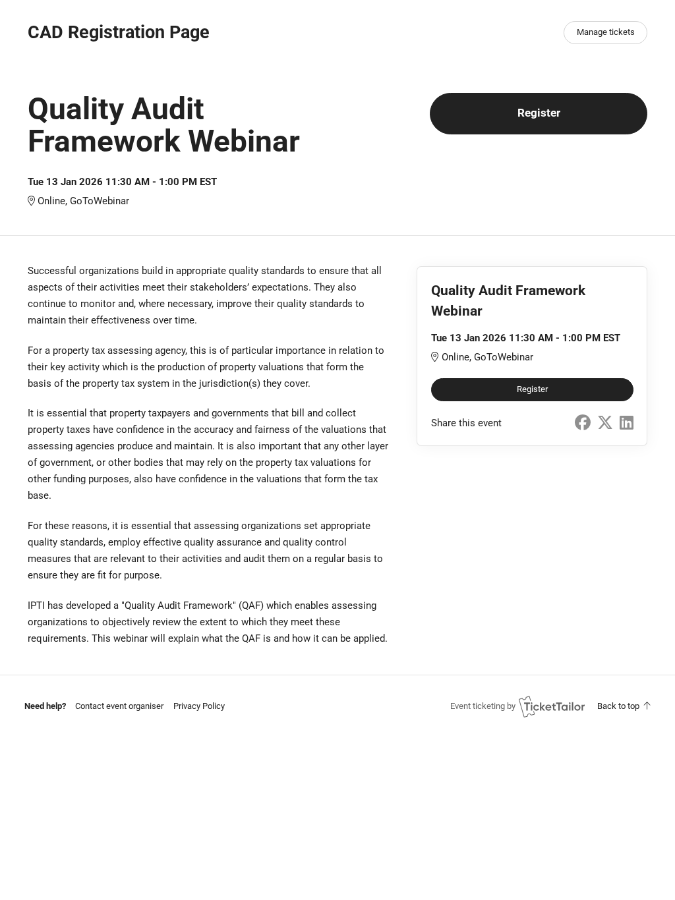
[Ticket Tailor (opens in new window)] (552, 706)
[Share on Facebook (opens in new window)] (583, 423)
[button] (119, 706)
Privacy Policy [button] (199, 706)
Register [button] (538, 113)
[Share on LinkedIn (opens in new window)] (626, 423)
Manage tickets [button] (606, 32)
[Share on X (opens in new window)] (605, 423)
